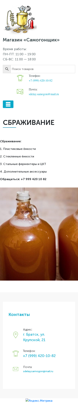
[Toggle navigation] (8, 104)
